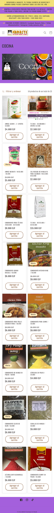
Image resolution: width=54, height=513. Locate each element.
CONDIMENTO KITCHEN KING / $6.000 (39, 272)
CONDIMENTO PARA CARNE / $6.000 (39, 323)
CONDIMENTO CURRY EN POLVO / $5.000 (38, 476)
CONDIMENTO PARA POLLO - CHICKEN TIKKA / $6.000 (14, 323)
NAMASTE (23, 512)
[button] (3, 33)
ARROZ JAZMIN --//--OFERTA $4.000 (14, 125)
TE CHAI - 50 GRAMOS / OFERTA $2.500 (38, 125)
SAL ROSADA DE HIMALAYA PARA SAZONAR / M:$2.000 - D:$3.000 (39, 174)
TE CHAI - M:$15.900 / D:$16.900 (37, 224)
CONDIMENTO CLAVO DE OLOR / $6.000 (12, 425)
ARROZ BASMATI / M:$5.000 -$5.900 (14, 173)
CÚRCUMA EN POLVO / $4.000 (37, 374)
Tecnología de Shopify (31, 512)
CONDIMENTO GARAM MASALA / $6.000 (11, 272)
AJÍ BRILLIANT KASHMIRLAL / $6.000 (14, 476)
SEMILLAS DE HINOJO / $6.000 (37, 425)
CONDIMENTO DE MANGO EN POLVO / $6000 (13, 374)
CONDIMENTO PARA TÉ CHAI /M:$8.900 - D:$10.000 (14, 224)
